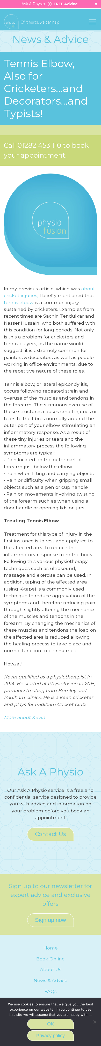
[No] (94, 1021)
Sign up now (50, 920)
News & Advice (50, 980)
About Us (50, 969)
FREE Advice (65, 4)
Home (51, 948)
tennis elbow (18, 302)
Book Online (50, 958)
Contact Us (50, 834)
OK (50, 1023)
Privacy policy (50, 1035)
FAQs (51, 991)
